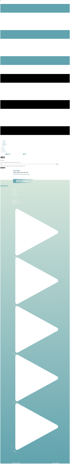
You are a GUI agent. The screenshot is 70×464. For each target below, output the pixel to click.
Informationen (4, 144)
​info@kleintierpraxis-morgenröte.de (19, 174)
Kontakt (3, 145)
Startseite (3, 140)
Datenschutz (18, 462)
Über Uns (15, 305)
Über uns (3, 148)
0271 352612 (22, 180)
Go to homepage (2, 167)
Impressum (14, 462)
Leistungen (4, 143)
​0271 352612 (27, 174)
